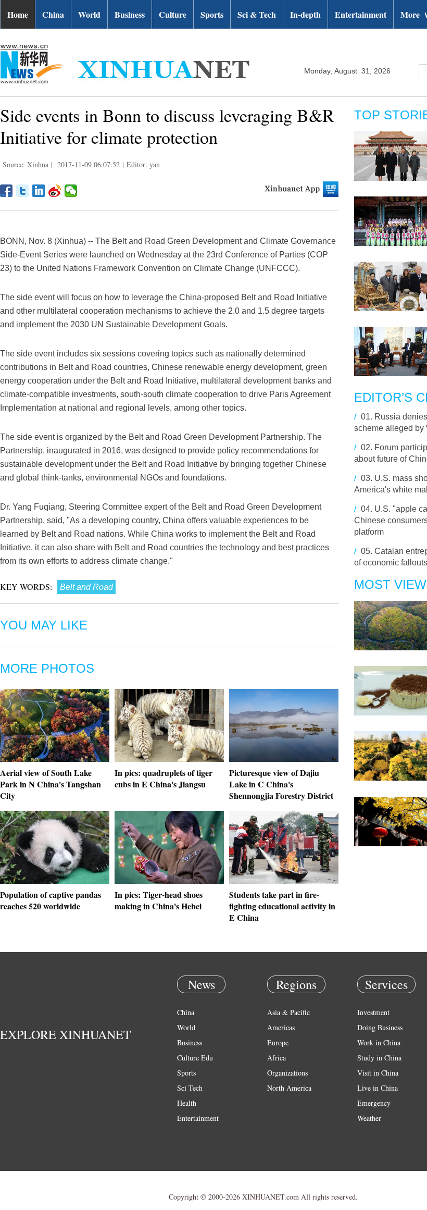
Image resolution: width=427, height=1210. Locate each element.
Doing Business (380, 1027)
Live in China (377, 1088)
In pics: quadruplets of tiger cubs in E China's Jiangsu (163, 778)
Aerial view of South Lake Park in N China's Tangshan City (50, 784)
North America (289, 1088)
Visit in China (377, 1073)
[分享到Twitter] (22, 190)
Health (186, 1103)
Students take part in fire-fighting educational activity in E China (282, 905)
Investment (373, 1012)
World (89, 14)
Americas (281, 1027)
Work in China (378, 1042)
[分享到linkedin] (38, 190)
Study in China (379, 1058)
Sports (211, 14)
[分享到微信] (71, 190)
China (53, 14)
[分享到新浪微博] (54, 190)
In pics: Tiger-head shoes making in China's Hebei (159, 900)
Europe (277, 1042)
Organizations (287, 1073)
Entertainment (360, 14)
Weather (369, 1118)
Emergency (374, 1103)
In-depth (305, 14)
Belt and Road (86, 587)
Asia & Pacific (288, 1012)
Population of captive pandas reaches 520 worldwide (50, 900)
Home (17, 14)
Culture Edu (195, 1058)
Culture (172, 14)
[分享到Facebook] (6, 190)
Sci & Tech (256, 14)
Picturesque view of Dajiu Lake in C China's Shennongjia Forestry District (281, 784)
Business (130, 14)
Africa (276, 1058)
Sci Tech (190, 1088)
